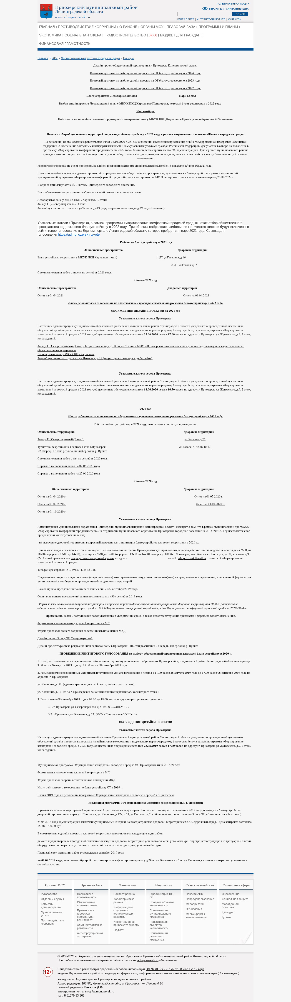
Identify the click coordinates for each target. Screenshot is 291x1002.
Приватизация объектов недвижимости (159, 925)
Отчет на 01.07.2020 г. (208, 496)
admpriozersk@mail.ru (192, 558)
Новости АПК (194, 894)
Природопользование (200, 899)
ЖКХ (153, 35)
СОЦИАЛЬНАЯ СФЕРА (83, 35)
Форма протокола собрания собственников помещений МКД (76, 780)
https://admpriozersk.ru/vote (79, 234)
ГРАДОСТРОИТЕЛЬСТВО (125, 35)
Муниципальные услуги (51, 914)
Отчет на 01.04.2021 (51, 295)
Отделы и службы (52, 899)
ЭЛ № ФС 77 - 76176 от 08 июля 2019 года (175, 969)
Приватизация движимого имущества (159, 936)
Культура (227, 912)
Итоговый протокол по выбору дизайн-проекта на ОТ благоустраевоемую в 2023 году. (145, 80)
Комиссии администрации (51, 906)
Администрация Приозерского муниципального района (97, 11)
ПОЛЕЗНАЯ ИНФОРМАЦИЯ (233, 3)
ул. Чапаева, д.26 (195, 439)
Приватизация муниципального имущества (160, 913)
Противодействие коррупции (52, 922)
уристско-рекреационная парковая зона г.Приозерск (73, 447)
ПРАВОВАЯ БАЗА (181, 27)
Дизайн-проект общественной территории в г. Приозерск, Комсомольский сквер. (145, 65)
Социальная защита (235, 899)
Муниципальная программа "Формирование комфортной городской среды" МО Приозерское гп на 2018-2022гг (109, 765)
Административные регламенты (90, 926)
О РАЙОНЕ (128, 27)
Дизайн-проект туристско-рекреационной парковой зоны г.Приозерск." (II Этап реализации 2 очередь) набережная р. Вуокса (118, 646)
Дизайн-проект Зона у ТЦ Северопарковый (65, 638)
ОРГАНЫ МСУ (151, 27)
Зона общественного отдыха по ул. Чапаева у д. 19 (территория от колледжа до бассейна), (95, 358)
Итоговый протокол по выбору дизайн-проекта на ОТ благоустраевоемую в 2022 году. (145, 88)
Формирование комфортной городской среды (90, 58)
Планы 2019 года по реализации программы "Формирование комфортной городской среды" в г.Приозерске (106, 795)
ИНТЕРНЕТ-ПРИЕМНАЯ (211, 19)
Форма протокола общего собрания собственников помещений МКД (81, 631)
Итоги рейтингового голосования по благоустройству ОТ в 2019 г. (80, 787)
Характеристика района (123, 900)
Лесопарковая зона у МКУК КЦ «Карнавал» (66, 354)
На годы (128, 58)
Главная (43, 58)
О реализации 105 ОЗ (161, 895)
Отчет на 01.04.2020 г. (52, 496)
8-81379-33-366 (74, 995)
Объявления (194, 909)
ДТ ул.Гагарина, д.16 (172, 257)
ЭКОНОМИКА (50, 35)
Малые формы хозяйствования (196, 916)
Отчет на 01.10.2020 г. (210, 504)
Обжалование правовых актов (87, 904)
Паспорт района (124, 894)
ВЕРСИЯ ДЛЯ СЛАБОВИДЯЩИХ (228, 8)
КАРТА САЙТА (185, 19)
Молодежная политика (230, 906)
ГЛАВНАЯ (47, 27)
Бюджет (118, 930)
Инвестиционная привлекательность (126, 923)
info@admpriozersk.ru (99, 991)
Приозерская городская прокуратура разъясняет (85, 915)
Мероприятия (195, 904)
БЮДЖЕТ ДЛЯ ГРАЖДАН (180, 35)
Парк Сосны (187, 95)
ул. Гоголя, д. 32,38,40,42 (195, 447)
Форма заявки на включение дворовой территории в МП (74, 623)
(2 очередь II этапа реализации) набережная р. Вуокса (72, 451)
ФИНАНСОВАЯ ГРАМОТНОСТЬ (64, 44)
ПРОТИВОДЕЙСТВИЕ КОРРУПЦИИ (87, 27)
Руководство (49, 894)
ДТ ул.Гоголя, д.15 (186, 265)
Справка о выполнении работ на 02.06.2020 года (69, 466)
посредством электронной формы (92, 558)
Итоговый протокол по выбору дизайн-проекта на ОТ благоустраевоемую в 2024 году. (145, 73)
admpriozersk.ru (147, 960)
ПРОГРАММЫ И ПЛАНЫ (218, 27)
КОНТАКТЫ (234, 19)
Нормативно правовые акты (87, 895)
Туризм (226, 917)
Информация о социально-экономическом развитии (123, 912)
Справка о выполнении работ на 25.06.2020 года (69, 473)
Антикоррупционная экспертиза (90, 935)
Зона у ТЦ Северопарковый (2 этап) (61, 439)
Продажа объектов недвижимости (162, 904)
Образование (230, 894)
